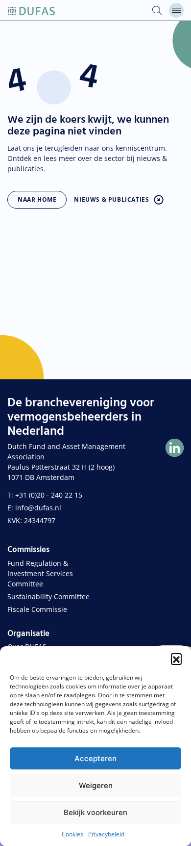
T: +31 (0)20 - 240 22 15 (44, 495)
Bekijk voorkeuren (95, 812)
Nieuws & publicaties (111, 199)
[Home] (31, 10)
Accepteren (95, 758)
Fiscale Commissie (37, 609)
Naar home (37, 199)
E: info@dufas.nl (34, 507)
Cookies (72, 834)
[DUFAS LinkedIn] (175, 448)
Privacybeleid (106, 834)
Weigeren (96, 785)
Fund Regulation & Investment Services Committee (40, 573)
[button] (176, 658)
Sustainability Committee (48, 596)
